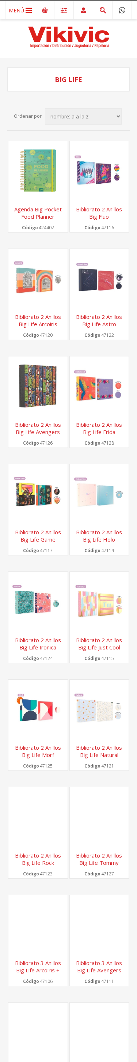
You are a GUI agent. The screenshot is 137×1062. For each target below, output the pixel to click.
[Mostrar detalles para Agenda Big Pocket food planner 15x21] (38, 170)
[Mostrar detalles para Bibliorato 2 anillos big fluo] (99, 170)
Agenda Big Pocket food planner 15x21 (38, 216)
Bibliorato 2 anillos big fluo (99, 213)
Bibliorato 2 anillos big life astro (99, 320)
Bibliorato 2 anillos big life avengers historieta (38, 432)
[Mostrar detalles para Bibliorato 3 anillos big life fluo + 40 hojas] (99, 1032)
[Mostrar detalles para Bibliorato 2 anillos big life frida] (99, 385)
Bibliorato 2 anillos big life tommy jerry (99, 863)
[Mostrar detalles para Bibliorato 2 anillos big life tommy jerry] (99, 816)
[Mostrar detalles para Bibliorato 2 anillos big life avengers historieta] (38, 385)
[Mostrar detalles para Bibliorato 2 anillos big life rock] (38, 816)
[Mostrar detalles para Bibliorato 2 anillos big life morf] (38, 709)
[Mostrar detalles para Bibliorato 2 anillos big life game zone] (38, 493)
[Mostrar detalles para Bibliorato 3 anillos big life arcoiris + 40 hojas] (38, 924)
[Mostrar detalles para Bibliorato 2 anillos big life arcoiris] (38, 278)
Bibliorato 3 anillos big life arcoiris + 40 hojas (38, 970)
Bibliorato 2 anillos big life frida (99, 428)
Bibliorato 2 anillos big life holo (99, 535)
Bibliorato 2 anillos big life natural (99, 751)
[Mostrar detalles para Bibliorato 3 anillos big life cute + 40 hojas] (38, 1032)
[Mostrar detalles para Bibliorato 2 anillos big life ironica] (38, 601)
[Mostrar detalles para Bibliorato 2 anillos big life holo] (99, 493)
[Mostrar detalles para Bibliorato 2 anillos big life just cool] (99, 601)
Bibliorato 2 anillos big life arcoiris (38, 320)
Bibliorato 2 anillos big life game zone (38, 539)
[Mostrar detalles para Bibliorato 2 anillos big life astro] (99, 278)
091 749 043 (122, 10)
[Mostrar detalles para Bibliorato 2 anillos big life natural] (99, 709)
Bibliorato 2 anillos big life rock (38, 859)
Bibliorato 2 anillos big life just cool (99, 643)
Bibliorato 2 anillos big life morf (38, 751)
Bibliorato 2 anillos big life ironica (38, 643)
